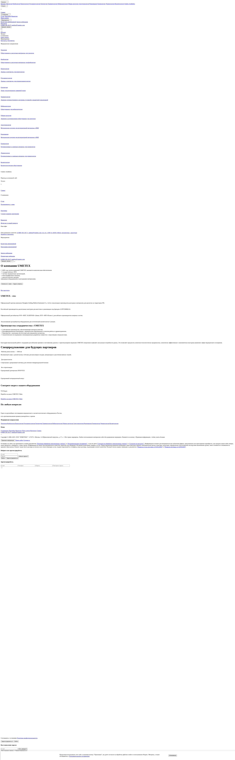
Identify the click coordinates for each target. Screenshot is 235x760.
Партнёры (8, 16)
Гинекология (101, 4)
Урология (9, 4)
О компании (4, 430)
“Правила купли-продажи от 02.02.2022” (150, 447)
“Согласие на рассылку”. (136, 443)
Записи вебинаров (22, 22)
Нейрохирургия (63, 4)
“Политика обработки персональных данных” (51, 443)
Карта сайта (19, 440)
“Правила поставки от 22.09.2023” (175, 447)
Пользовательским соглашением (79, 756)
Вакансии (14, 16)
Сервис (3, 12)
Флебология (16, 4)
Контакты (4, 23)
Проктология (24, 4)
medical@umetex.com (18, 25)
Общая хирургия (73, 4)
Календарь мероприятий (8, 22)
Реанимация (93, 4)
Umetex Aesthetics (129, 4)
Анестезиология (84, 4)
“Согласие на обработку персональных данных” (112, 443)
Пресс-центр (5, 18)
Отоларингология (34, 4)
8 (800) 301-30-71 (6, 25)
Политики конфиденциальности (27, 738)
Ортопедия (44, 4)
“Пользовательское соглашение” (77, 443)
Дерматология (110, 4)
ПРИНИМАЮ (172, 755)
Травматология (52, 4)
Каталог (3, 4)
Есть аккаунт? (23, 749)
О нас (2, 16)
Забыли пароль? (23, 456)
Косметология (119, 4)
